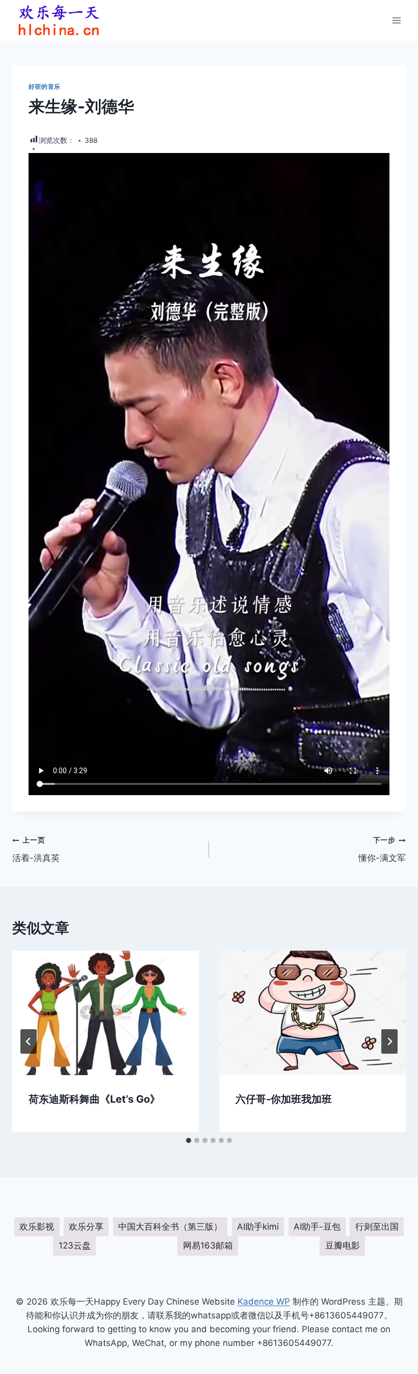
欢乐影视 (36, 1227)
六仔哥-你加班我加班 (284, 1099)
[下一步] (389, 1041)
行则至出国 (377, 1227)
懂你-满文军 (382, 849)
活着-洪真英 (36, 849)
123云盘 (75, 1245)
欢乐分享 (86, 1227)
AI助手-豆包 (317, 1227)
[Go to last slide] (28, 1041)
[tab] (188, 1140)
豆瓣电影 (342, 1245)
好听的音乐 (45, 86)
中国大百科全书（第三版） (170, 1227)
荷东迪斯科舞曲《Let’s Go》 (94, 1099)
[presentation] (105, 1013)
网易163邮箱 (208, 1245)
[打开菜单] (396, 20)
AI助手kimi (258, 1227)
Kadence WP (264, 1301)
